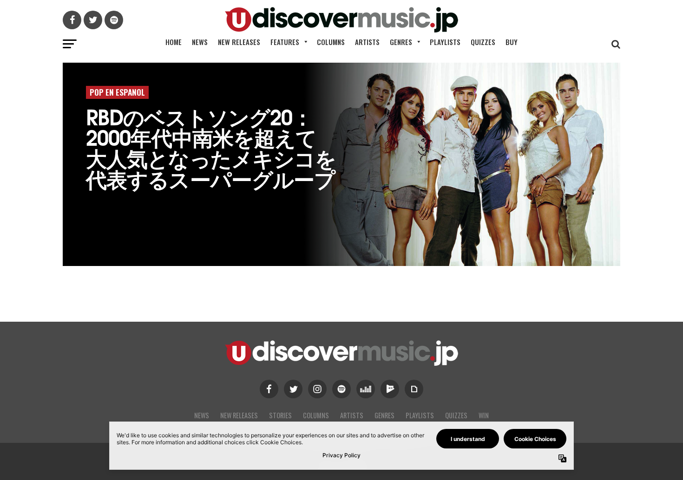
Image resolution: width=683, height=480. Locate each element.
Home (173, 42)
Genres (401, 42)
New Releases (239, 42)
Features (284, 42)
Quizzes (483, 42)
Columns (331, 42)
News (200, 42)
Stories (280, 415)
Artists (367, 42)
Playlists (445, 42)
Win (484, 415)
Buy (512, 42)
